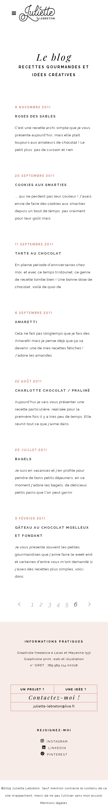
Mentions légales (53, 803)
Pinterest (56, 754)
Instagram (56, 741)
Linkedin (56, 748)
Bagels (23, 459)
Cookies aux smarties (41, 185)
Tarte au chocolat (38, 253)
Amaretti (26, 322)
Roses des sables (35, 116)
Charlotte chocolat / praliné (52, 390)
